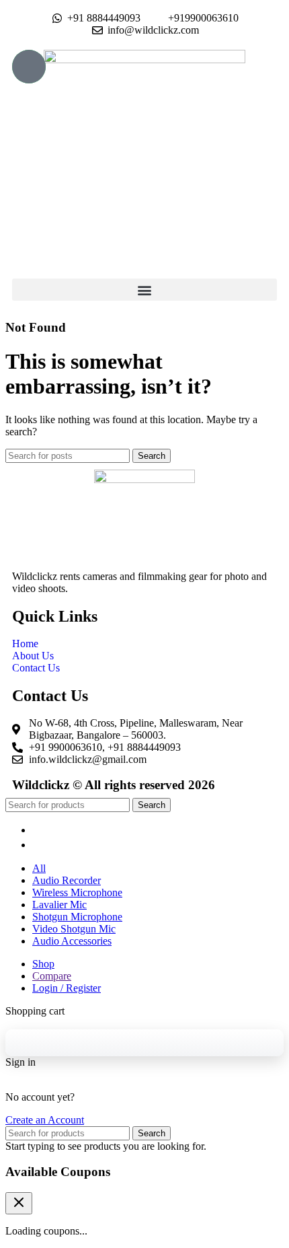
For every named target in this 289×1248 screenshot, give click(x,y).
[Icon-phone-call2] (29, 66)
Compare (51, 976)
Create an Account (44, 1120)
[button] (144, 290)
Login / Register (66, 988)
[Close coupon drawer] (18, 1203)
